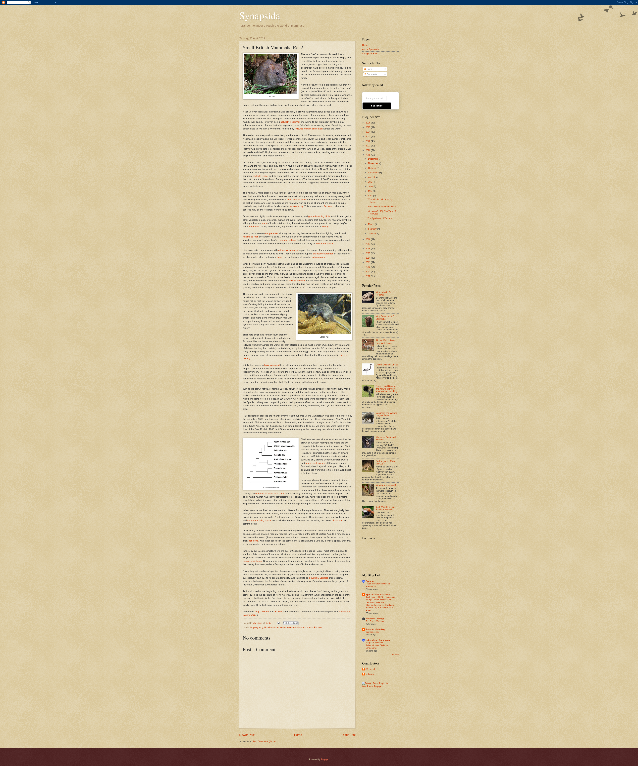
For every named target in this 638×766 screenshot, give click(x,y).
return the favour (324, 243)
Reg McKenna (262, 611)
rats (311, 627)
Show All (395, 655)
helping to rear (250, 236)
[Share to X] (290, 623)
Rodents (318, 627)
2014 (368, 258)
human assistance (252, 561)
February (372, 229)
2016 (368, 248)
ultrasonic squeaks (288, 250)
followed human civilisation (309, 128)
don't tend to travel (297, 199)
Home (298, 735)
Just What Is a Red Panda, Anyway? (385, 508)
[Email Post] (278, 623)
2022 (368, 141)
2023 (368, 136)
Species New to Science (378, 594)
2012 (368, 267)
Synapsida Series (370, 53)
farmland (328, 206)
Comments (371, 74)
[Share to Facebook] (293, 623)
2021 (368, 145)
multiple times (260, 176)
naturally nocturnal (290, 122)
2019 (368, 155)
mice (305, 627)
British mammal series (275, 627)
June (370, 186)
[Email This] (284, 623)
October (372, 168)
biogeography (256, 627)
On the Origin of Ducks (387, 364)
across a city (296, 206)
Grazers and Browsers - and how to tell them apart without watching (387, 389)
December (373, 159)
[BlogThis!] (287, 623)
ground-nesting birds (319, 216)
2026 (368, 122)
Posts (369, 69)
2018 (368, 239)
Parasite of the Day (375, 629)
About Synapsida (370, 49)
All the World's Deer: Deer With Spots (385, 341)
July (370, 182)
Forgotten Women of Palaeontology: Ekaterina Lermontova (377, 645)
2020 (368, 150)
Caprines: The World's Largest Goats (386, 414)
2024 (368, 132)
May (370, 191)
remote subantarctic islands (269, 493)
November (373, 163)
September (373, 172)
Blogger (324, 759)
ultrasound (337, 520)
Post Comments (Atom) (264, 741)
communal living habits (259, 520)
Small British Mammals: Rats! (382, 206)
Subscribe (377, 106)
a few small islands (315, 463)
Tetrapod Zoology (375, 618)
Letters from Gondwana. (378, 640)
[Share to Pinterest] (297, 623)
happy (280, 257)
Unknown (370, 674)
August (372, 177)
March (371, 224)
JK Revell (370, 669)
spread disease (297, 280)
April (370, 195)
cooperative (271, 233)
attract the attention (323, 253)
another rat (254, 226)
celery (325, 226)
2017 (368, 244)
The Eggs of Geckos (375, 621)
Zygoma (370, 581)
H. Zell (278, 611)
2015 (368, 253)
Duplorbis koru (372, 632)
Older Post (348, 735)
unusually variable (318, 578)
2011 (368, 271)
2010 (368, 276)
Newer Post (247, 735)
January (372, 233)
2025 (368, 127)
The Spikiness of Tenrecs (380, 218)
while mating (318, 257)
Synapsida (259, 15)
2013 (368, 262)
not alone (253, 541)
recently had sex (287, 240)
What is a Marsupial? (386, 485)
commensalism (294, 627)
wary (264, 223)
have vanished (272, 365)
